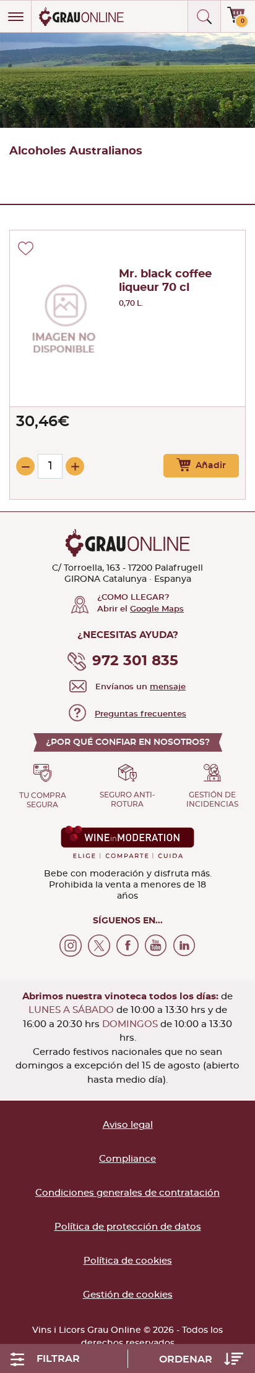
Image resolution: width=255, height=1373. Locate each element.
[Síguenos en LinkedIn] (184, 945)
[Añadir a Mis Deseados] (25, 248)
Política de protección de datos (127, 1227)
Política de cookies (128, 1261)
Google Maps (157, 609)
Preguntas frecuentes (140, 714)
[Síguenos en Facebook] (127, 945)
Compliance (127, 1159)
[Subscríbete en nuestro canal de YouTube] (156, 945)
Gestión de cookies (128, 1295)
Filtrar (58, 1359)
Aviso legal (128, 1125)
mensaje (168, 687)
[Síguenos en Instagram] (70, 945)
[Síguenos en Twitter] (99, 945)
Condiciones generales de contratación (127, 1193)
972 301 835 (135, 661)
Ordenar (187, 1359)
